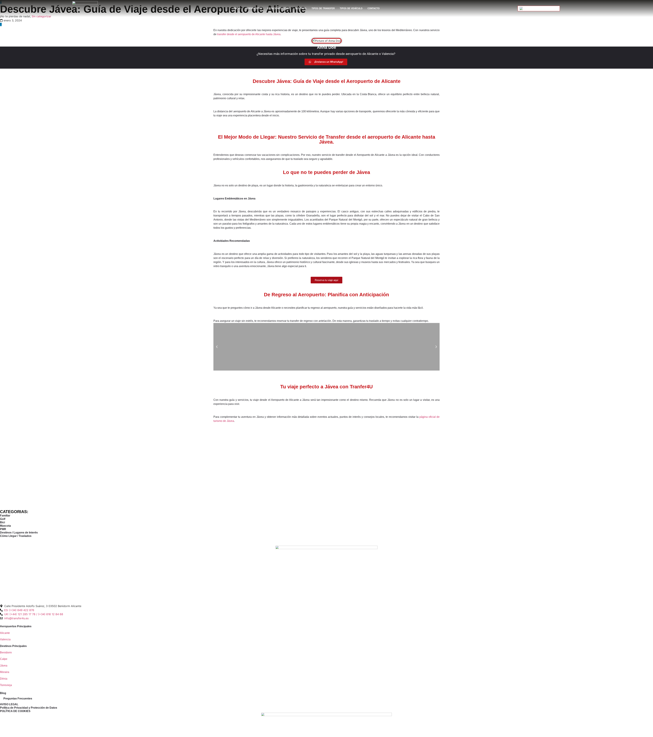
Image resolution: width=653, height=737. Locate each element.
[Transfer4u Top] (326, 575)
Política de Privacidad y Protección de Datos (28, 707)
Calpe (3, 658)
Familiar (5, 515)
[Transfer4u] (85, 8)
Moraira (4, 672)
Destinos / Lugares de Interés (19, 532)
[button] (217, 346)
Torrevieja (6, 685)
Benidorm (6, 652)
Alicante (5, 632)
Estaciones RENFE (278, 8)
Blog (3, 693)
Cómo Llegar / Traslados (15, 535)
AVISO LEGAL (9, 704)
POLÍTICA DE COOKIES (15, 711)
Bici (2, 522)
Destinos (300, 8)
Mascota (5, 525)
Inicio (236, 8)
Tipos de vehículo (351, 8)
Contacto (373, 8)
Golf (2, 518)
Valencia (5, 639)
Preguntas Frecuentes (17, 698)
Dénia (3, 678)
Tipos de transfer (323, 8)
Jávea (4, 665)
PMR (3, 529)
